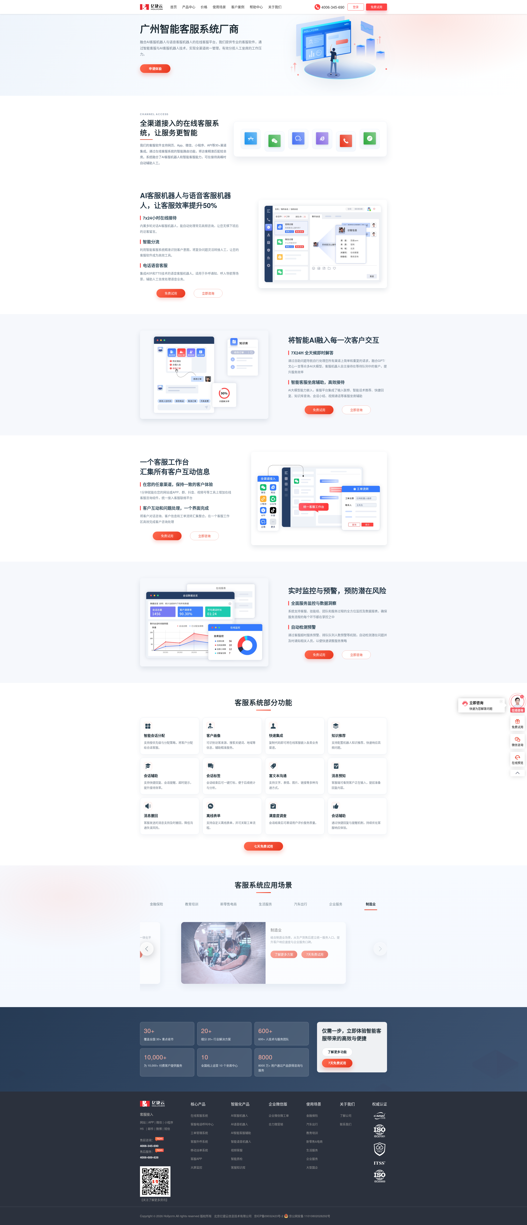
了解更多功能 (337, 1052)
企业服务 (312, 1159)
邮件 (151, 1129)
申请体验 (155, 68)
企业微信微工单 (279, 1115)
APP (151, 1122)
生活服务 (312, 1150)
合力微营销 (276, 1124)
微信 (159, 1122)
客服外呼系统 (199, 1141)
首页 (173, 7)
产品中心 (188, 7)
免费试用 (376, 7)
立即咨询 (208, 293)
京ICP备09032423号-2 (268, 1216)
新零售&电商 (314, 1141)
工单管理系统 (199, 1133)
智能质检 (237, 1159)
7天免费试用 (314, 958)
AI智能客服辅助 (241, 1133)
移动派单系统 (199, 1150)
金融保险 (312, 1115)
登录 (356, 7)
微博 (159, 1129)
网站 (143, 1122)
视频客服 (237, 1150)
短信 (167, 1129)
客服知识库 (238, 1167)
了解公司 (345, 1115)
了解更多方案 (284, 958)
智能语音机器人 (241, 1141)
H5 (142, 1129)
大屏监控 (196, 1167)
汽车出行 (312, 1124)
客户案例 (237, 7)
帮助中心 (256, 7)
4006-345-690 (332, 7)
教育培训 (312, 1133)
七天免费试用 (263, 846)
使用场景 (219, 7)
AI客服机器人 (239, 1115)
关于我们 (274, 7)
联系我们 (345, 1124)
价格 (204, 7)
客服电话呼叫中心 (202, 1124)
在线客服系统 (199, 1115)
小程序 (168, 1122)
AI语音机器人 (239, 1124)
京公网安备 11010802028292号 (309, 1216)
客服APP (196, 1159)
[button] (380, 949)
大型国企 (312, 1167)
